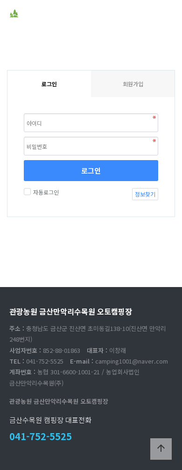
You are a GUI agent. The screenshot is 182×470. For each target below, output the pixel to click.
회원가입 (133, 84)
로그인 (91, 170)
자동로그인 (46, 192)
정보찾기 (145, 194)
